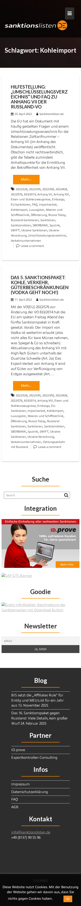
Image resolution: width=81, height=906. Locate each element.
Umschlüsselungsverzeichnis (47, 235)
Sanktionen (47, 220)
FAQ (34, 204)
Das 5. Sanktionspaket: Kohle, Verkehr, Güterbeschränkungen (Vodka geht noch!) (40, 285)
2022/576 (16, 194)
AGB (14, 807)
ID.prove (18, 750)
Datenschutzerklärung (29, 792)
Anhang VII (44, 194)
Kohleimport (19, 209)
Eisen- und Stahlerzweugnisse (30, 199)
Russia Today (56, 215)
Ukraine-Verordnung (40, 436)
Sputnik (55, 225)
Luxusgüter (36, 209)
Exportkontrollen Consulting (34, 758)
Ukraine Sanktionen (34, 230)
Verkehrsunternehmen (26, 240)
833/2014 (30, 194)
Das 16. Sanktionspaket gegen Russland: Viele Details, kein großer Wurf (39, 718)
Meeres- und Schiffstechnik (45, 416)
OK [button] (68, 898)
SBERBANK (40, 225)
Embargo (58, 199)
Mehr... (26, 179)
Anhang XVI (61, 194)
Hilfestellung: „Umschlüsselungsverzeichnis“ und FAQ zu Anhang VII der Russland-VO (39, 96)
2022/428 (61, 189)
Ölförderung (39, 215)
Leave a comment (32, 246)
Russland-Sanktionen (25, 220)
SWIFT (15, 230)
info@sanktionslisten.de (30, 832)
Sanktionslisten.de (51, 114)
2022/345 (35, 189)
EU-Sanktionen (20, 204)
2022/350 (48, 189)
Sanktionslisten (21, 225)
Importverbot (48, 204)
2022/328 (21, 189)
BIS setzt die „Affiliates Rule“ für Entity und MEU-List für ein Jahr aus (37, 700)
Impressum (20, 784)
